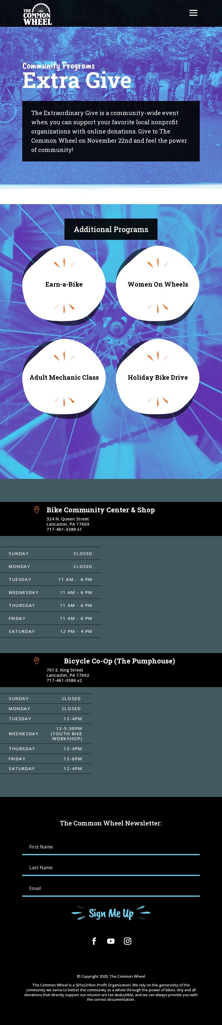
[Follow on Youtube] (111, 941)
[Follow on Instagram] (128, 941)
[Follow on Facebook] (94, 941)
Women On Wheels (157, 284)
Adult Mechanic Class (64, 377)
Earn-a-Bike (64, 284)
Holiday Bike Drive (158, 377)
